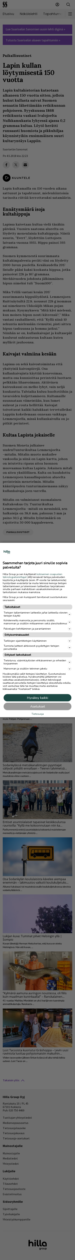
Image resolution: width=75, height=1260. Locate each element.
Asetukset (37, 706)
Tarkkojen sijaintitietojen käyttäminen (25, 640)
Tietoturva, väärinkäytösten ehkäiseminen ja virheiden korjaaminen (35, 662)
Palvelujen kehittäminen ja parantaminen (27, 628)
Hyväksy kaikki (37, 698)
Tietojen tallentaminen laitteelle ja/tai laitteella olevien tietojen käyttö (36, 614)
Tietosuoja (37, 713)
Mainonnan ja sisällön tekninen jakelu (25, 668)
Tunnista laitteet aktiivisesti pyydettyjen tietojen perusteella (31, 647)
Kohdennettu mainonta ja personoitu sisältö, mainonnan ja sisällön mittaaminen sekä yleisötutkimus (35, 622)
